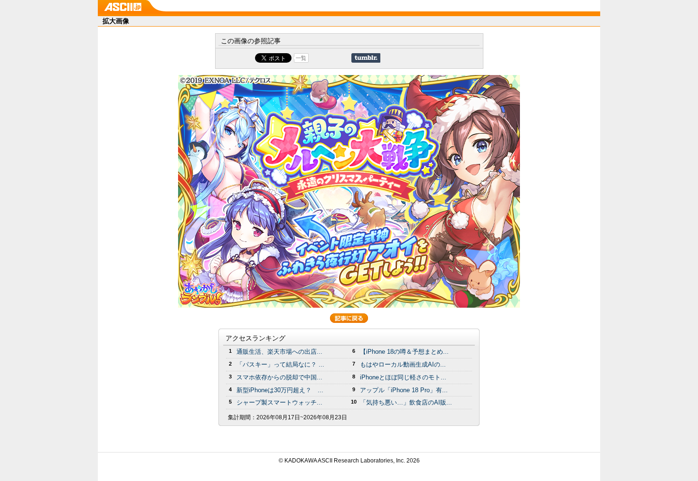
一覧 (301, 58)
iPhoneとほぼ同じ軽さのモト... (403, 377)
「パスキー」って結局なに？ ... (280, 364)
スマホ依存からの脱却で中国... (279, 377)
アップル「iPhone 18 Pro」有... (404, 390)
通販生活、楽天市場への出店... (279, 351)
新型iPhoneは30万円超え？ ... (279, 390)
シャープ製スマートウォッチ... (279, 402)
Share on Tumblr (365, 58)
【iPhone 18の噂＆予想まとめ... (404, 351)
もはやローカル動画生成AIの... (403, 364)
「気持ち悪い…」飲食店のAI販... (406, 402)
